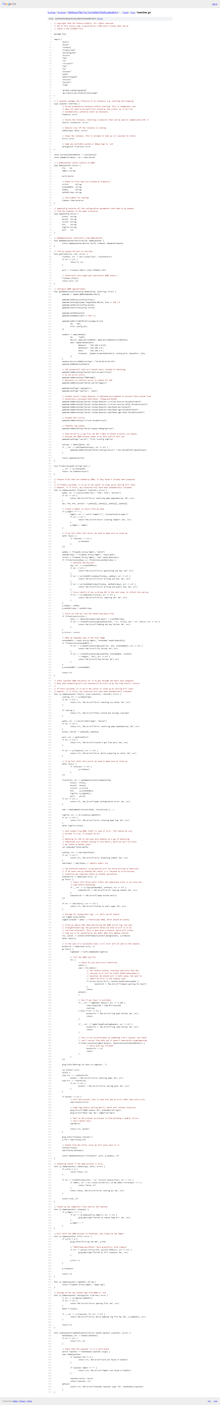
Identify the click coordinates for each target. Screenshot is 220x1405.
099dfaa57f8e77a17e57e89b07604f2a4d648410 (93, 12)
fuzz (133, 12)
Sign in (214, 4)
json (215, 1401)
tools (125, 12)
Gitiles (15, 1401)
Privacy (22, 1401)
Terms (29, 1401)
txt (209, 1401)
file (100, 19)
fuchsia (52, 12)
